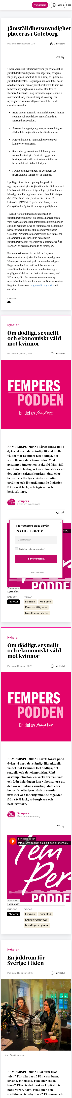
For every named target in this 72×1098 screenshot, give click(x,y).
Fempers (23, 501)
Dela (58, 56)
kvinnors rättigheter (36, 607)
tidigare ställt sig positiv (42, 285)
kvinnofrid (45, 601)
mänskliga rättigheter (37, 613)
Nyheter (13, 325)
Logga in (60, 4)
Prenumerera (40, 4)
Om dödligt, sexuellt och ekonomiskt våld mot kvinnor (34, 338)
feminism (30, 601)
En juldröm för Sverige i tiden (26, 960)
